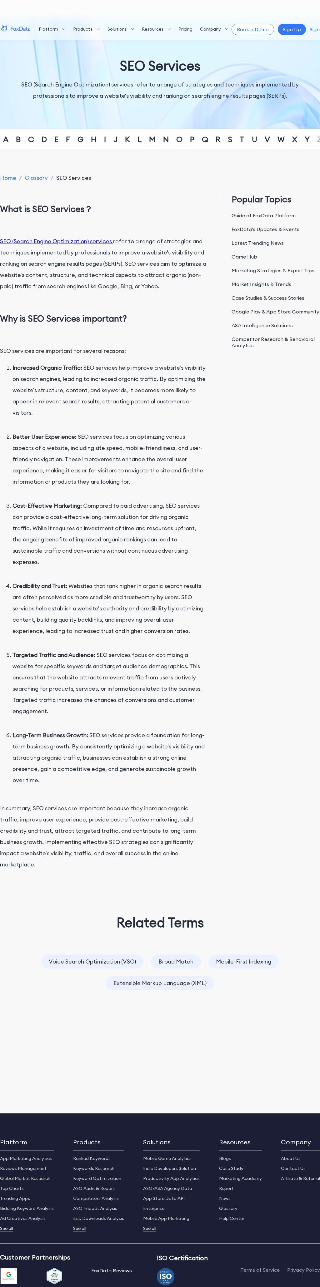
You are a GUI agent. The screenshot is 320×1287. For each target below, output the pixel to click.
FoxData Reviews (111, 1270)
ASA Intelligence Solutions (262, 325)
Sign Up (292, 29)
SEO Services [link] (73, 178)
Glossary (36, 177)
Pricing (185, 29)
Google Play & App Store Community (275, 311)
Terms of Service (260, 1270)
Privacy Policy (303, 1270)
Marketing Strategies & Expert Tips (273, 270)
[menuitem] (52, 29)
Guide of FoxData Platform (264, 215)
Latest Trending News (258, 243)
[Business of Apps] (54, 1276)
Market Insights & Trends (261, 284)
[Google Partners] (9, 1276)
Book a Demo (253, 29)
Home (8, 177)
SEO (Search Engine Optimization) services (56, 241)
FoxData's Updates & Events (265, 229)
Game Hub (244, 257)
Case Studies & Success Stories (268, 298)
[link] (8, 178)
